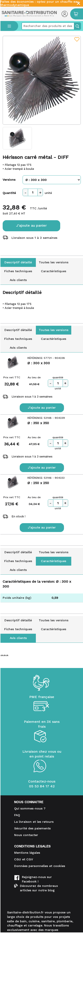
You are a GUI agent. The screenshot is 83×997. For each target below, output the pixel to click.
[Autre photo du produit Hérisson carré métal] (17, 138)
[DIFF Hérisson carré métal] (42, 80)
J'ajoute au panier (31, 225)
